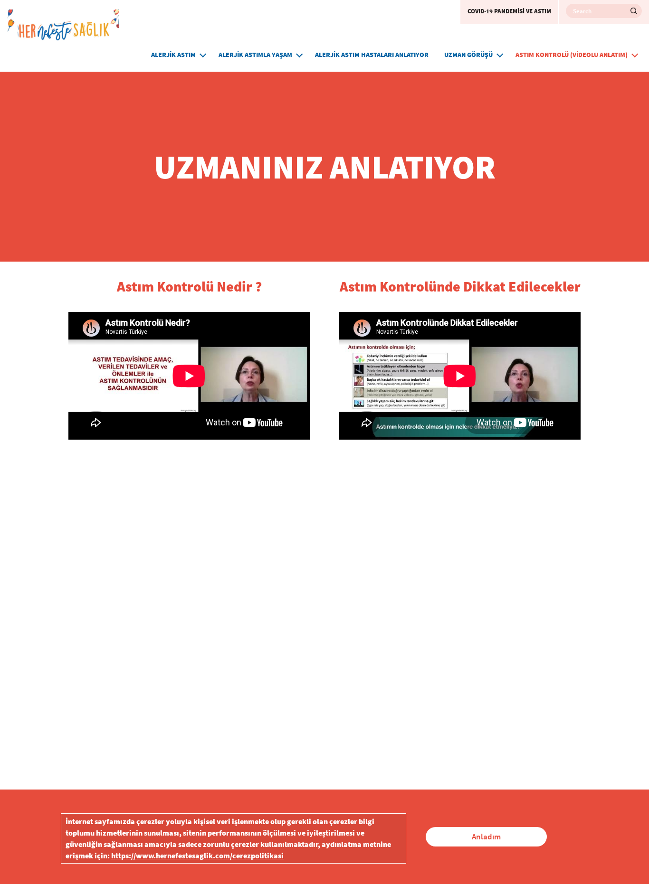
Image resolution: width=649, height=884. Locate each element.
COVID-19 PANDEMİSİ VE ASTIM (509, 11)
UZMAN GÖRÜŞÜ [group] (468, 54)
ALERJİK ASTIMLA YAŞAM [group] (255, 54)
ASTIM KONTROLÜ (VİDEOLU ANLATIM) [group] (571, 54)
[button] (203, 54)
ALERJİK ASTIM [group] (173, 54)
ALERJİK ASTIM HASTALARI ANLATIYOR (372, 54)
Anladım (486, 836)
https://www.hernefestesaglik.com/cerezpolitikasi (197, 855)
